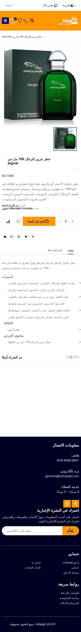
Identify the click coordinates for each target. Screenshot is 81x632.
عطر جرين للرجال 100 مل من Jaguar (29, 161)
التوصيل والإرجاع (70, 593)
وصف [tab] (70, 250)
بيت (48, 36)
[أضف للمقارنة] (7, 221)
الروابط (9, 5)
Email (5, 237)
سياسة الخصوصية (69, 598)
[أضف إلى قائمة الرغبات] (18, 221)
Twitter (26, 237)
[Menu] (5, 20)
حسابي (75, 567)
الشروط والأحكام (69, 603)
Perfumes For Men (21, 208)
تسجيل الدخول (71, 572)
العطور (5, 208)
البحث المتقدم (32, 567)
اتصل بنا (36, 562)
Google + (12, 237)
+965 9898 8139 (68, 460)
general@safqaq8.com (62, 476)
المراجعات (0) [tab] (55, 250)
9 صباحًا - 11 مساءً (68, 492)
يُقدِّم (70, 530)
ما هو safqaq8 (71, 562)
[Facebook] (75, 503)
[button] (77, 357)
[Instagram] (67, 503)
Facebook (33, 237)
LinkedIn (19, 237)
